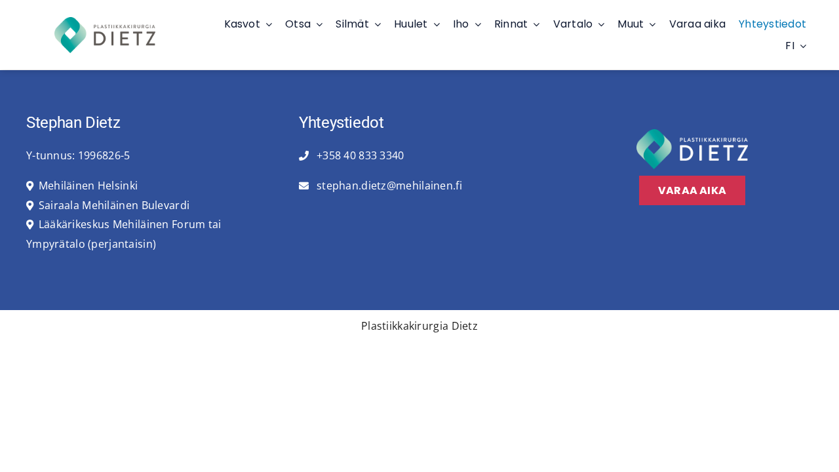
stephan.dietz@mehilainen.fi (388, 185)
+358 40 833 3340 (359, 155)
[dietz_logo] (104, 22)
